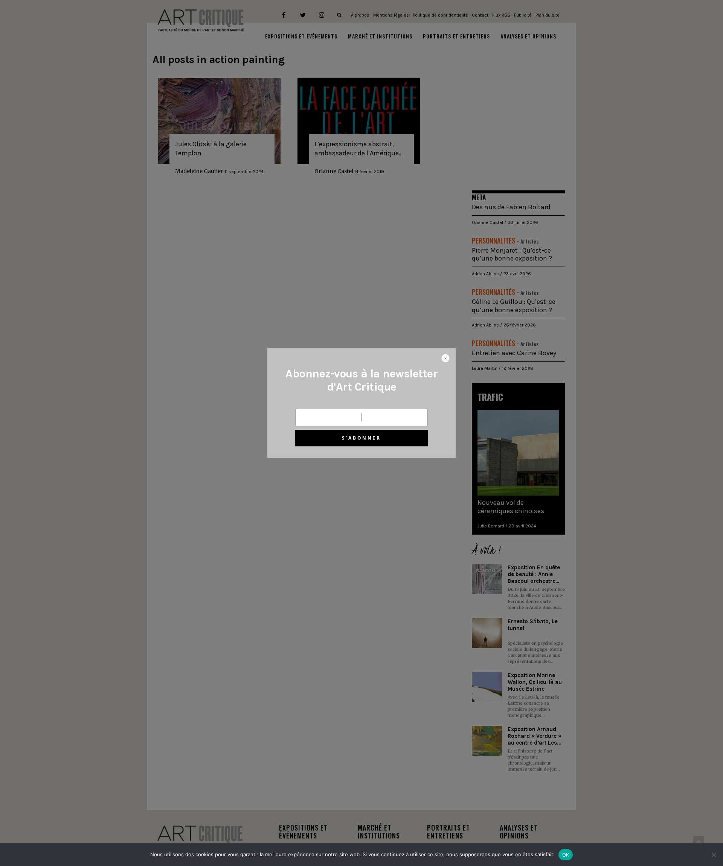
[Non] (713, 854)
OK (565, 855)
